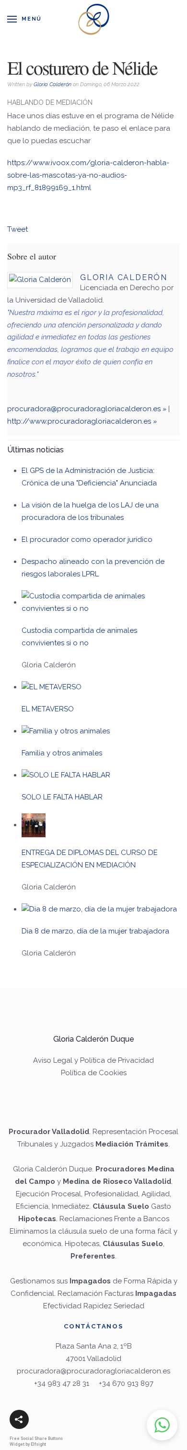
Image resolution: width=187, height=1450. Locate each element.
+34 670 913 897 (126, 1383)
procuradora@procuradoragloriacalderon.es (84, 409)
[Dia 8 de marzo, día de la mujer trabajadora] (99, 909)
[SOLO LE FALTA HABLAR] (66, 775)
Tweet (17, 229)
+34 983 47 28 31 (61, 1383)
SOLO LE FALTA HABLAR (62, 797)
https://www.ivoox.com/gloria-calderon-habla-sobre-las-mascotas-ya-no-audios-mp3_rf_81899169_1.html (88, 175)
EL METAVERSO (48, 709)
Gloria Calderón (52, 84)
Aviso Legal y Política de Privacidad (93, 1060)
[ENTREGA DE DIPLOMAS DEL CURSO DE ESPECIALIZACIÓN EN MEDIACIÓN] (34, 825)
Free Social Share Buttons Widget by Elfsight (36, 1441)
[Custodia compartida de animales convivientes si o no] (101, 602)
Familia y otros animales (62, 753)
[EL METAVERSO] (52, 687)
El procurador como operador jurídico (87, 539)
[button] (19, 1419)
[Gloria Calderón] (40, 280)
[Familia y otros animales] (66, 731)
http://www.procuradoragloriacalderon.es (79, 421)
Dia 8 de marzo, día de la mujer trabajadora (95, 931)
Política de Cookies (94, 1072)
